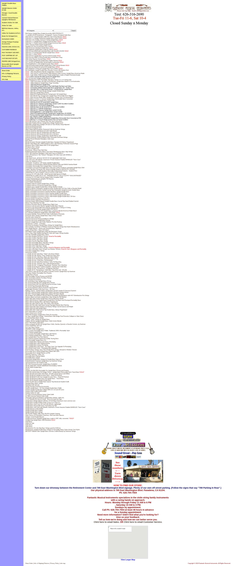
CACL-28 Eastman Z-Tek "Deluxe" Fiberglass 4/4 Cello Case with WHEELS (48, 155)
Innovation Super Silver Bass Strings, (47, 247)
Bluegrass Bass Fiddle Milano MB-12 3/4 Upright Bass (42, 145)
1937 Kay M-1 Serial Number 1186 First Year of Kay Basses (45, 36)
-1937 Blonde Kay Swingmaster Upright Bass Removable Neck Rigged (49, 96)
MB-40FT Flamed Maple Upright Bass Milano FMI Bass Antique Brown (47, 292)
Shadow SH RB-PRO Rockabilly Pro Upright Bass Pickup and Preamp (47, 370)
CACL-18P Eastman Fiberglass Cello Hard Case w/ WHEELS (44, 153)
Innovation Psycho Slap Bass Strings (36, 241)
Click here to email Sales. (106, 522)
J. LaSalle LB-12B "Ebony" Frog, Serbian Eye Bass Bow (42, 255)
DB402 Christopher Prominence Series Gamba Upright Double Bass (46, 193)
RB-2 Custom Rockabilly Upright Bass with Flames (41, 334)
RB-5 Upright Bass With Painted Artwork (37, 343)
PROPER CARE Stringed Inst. (11, 61)
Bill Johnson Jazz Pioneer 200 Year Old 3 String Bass (43, 121)
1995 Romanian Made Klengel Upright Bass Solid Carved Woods (47, 65)
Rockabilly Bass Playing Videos (35, 356)
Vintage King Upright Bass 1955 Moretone (40, 420)
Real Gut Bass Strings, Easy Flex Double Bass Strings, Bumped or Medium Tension (51, 350)
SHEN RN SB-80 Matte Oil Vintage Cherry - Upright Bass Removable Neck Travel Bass (54, 372)
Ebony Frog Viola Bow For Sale (34, 203)
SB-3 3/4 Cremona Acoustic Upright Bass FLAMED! (41, 364)
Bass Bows (28, 140)
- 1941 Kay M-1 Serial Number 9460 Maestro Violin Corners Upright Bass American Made (54, 73)
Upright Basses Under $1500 (9, 9)
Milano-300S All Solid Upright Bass (35, 308)
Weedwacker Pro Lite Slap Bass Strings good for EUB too (43, 428)
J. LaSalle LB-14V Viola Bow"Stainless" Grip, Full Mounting (43, 262)
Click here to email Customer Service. (143, 522)
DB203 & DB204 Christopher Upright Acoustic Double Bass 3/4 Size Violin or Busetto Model (53, 188)
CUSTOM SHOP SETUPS (9, 58)
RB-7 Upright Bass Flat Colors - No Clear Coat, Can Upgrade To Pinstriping (48, 346)
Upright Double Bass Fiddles (9, 4)
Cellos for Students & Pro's (11, 33)
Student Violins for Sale (10, 22)
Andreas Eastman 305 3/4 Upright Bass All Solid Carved (42, 132)
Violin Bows (28, 425)
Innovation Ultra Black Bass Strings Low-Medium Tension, (55, 249)
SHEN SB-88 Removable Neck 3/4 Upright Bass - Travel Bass (44, 378)
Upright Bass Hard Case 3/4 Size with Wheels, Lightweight (43, 404)
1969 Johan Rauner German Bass (38, 59)
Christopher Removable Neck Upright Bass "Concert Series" (43, 166)
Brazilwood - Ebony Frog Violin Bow (36, 150)
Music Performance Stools (33, 313)
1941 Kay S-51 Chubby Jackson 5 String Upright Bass (44, 40)
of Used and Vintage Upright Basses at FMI (40, 78)
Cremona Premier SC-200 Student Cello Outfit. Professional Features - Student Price (51, 171)
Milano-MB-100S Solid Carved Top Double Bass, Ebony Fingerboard (46, 310)
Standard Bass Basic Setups (34, 383)
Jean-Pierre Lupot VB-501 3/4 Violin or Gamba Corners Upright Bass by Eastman (50, 271)
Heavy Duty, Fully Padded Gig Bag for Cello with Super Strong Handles (47, 233)
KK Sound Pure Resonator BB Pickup (36, 286)
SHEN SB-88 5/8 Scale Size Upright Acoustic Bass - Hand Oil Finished (47, 377)
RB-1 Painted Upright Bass (33, 332)
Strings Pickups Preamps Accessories (10, 43)
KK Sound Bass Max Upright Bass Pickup (38, 281)
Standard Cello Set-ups (32, 385)
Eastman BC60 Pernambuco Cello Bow (37, 198)
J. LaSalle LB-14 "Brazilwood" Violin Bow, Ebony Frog (41, 258)
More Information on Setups (33, 311)
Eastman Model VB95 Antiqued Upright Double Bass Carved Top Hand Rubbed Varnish (52, 201)
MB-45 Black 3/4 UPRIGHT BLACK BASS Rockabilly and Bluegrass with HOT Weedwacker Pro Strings (57, 295)
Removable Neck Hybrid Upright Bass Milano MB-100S (42, 351)
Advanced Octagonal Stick (33, 127)
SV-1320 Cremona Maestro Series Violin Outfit (39, 394)
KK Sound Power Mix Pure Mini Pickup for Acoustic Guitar (43, 284)
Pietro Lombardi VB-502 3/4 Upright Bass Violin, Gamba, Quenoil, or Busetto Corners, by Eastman (55, 324)
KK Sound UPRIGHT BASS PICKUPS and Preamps (41, 287)
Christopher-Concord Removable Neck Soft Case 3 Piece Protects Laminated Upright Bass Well (54, 167)
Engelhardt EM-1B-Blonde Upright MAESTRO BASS (41, 209)
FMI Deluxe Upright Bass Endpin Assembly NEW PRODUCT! (44, 33)
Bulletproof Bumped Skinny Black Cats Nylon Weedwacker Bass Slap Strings (49, 151)
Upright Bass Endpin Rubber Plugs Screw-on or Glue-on (42, 402)
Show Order (6, 70)
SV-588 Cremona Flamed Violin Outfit (36, 396)
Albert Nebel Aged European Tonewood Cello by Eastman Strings (45, 129)
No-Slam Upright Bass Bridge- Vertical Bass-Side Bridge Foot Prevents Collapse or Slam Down (54, 316)
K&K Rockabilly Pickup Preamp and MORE (38, 276)
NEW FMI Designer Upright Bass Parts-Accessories (41, 314)
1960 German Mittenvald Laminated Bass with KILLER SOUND (46, 51)
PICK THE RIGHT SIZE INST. (11, 52)
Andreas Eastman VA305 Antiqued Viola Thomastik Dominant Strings (46, 137)
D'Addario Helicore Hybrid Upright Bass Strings (39, 183)
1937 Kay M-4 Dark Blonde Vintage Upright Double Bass (45, 91)
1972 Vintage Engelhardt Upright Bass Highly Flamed (43, 60)
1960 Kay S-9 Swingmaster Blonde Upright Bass (42, 52)
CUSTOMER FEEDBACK (9, 49)
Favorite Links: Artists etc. (11, 47)
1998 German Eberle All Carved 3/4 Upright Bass (42, 67)
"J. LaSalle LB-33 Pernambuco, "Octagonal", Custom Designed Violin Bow (48, 35)
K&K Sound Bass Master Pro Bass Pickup (38, 278)
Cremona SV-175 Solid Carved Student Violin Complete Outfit (44, 177)
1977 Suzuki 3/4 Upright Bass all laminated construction (44, 62)
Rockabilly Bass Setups (32, 358)
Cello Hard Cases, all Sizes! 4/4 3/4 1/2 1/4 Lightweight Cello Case (45, 158)
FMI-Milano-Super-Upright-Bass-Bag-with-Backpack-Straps (43, 231)
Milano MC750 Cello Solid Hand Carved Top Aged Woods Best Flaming (47, 305)
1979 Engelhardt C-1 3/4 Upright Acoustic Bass (41, 64)
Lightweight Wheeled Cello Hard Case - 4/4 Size (40, 289)
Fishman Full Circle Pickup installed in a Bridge (39, 219)
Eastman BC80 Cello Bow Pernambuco (37, 199)
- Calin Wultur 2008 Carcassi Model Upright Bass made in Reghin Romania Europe (52, 75)
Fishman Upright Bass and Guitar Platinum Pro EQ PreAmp (43, 222)
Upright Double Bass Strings (34, 412)
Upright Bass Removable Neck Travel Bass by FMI (41, 405)
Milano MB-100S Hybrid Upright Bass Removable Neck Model (44, 298)
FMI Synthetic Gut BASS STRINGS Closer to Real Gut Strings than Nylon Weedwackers (52, 227)
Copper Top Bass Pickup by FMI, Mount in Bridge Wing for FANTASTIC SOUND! (50, 169)
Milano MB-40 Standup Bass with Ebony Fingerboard (41, 302)
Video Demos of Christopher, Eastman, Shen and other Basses (44, 415)
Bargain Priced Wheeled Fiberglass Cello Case (39, 139)
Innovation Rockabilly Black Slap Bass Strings (39, 242)
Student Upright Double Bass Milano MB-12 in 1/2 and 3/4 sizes (44, 389)
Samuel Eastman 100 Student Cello (36, 362)
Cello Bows (28, 156)
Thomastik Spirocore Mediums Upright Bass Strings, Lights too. (44, 397)
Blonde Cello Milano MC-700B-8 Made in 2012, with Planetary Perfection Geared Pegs (51, 143)
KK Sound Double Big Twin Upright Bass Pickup (40, 282)
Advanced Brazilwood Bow (33, 126)
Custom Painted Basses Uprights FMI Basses (10, 18)
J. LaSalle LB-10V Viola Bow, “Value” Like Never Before (42, 254)
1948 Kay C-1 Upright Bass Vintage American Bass (43, 41)
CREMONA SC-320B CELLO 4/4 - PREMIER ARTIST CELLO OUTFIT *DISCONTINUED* (53, 175)
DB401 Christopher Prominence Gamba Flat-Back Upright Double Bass (47, 191)
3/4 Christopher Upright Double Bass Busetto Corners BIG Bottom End (47, 70)
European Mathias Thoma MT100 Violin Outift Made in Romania (44, 214)
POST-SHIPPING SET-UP (10, 55)
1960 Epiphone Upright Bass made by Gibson (41, 49)
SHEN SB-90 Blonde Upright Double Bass (38, 380)
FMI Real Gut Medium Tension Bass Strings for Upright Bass (44, 225)
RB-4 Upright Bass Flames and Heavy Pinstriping (40, 342)
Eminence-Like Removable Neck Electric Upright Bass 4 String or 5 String (48, 207)
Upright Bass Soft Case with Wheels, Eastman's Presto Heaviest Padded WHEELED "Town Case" (55, 407)
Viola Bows (28, 421)
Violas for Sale (7, 25)
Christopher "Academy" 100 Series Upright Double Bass (42, 163)
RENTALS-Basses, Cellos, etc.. (10, 29)
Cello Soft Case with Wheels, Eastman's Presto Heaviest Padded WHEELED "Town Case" (53, 159)
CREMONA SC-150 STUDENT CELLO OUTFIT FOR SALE (43, 172)
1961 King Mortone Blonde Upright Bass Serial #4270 (44, 72)
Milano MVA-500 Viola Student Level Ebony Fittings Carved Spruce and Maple (49, 306)
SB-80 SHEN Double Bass (33, 367)
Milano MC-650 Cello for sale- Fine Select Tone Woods (42, 303)
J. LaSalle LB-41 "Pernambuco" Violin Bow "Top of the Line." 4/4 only (46, 270)
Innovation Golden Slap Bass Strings (36, 238)
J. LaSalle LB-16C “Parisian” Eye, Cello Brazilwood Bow (42, 263)
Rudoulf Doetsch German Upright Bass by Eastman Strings (43, 361)
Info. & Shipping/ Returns (10, 73)
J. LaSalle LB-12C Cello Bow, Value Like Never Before (41, 257)
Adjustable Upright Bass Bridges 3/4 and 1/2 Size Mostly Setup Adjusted (47, 124)
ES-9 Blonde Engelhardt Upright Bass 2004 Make (42, 212)
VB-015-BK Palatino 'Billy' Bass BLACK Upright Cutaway (42, 413)
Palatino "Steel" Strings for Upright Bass (37, 319)
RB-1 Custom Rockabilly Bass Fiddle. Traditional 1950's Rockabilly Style (47, 330)
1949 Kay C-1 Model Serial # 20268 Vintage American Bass (45, 43)
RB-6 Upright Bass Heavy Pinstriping (36, 345)
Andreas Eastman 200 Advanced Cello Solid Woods (41, 131)
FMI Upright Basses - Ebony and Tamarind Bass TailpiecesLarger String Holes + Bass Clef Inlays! (43, 229)
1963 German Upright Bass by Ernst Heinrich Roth (43, 56)
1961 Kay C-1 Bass (33, 54)
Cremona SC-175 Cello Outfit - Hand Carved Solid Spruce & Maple (45, 174)
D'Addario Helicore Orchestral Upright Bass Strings (41, 185)
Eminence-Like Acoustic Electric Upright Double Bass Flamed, (44, 206)
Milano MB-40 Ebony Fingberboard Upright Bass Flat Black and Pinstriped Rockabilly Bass (53, 300)
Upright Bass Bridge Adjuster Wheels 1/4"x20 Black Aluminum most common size (50, 401)
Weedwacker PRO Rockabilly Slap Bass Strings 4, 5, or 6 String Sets (48, 80)
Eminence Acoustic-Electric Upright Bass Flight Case (41, 204)
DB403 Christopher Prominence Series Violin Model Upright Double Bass (47, 195)
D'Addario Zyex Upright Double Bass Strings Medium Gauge (43, 187)
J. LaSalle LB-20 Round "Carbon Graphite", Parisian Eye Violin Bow (45, 266)
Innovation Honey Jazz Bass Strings (36, 239)
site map (5, 79)
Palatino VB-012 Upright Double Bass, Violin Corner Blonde (43, 321)
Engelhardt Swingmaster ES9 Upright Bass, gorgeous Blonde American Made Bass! (51, 211)
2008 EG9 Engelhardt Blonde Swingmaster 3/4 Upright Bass (46, 94)
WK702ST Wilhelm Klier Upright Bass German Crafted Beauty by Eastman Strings (50, 431)
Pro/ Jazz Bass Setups (32, 327)
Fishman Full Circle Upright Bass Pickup (37, 220)
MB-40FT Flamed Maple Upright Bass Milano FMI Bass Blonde (44, 294)
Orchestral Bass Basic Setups (34, 318)
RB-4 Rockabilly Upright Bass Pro (35, 340)
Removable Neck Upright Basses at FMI (10, 65)
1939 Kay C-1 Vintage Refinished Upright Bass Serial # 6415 (45, 38)
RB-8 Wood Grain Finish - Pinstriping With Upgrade (41, 348)
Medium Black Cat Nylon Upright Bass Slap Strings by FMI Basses (45, 297)
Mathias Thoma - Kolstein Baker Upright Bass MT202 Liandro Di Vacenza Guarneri (50, 290)
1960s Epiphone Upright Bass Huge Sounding (41, 83)
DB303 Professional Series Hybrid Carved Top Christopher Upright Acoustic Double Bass (52, 190)
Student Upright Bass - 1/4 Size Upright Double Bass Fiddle (43, 388)
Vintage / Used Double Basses (9, 14)
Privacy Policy (6, 76)
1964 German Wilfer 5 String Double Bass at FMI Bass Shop (43, 57)
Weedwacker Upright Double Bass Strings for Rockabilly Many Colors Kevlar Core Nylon (52, 429)
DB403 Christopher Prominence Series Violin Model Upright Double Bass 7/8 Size (50, 196)
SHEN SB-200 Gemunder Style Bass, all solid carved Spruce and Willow (47, 373)
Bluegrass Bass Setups (32, 147)
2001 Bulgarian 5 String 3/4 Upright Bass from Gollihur (44, 68)
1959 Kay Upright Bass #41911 (37, 92)
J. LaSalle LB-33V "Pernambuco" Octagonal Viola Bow (42, 268)
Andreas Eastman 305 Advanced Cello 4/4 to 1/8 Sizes (42, 134)
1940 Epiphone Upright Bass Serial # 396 (40, 100)
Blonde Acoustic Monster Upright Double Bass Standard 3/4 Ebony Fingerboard (49, 142)
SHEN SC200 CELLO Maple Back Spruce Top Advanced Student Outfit (47, 381)
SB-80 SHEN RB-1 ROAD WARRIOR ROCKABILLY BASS (43, 365)
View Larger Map (128, 560)
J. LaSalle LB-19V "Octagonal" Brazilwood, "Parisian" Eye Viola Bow (46, 265)
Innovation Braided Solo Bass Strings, (43, 236)
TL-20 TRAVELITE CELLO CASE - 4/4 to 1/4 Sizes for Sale (43, 399)
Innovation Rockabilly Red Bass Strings (37, 244)
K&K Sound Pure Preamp (33, 279)
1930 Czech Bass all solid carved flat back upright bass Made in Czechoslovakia (52, 81)
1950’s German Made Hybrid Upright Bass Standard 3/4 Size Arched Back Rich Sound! (38, 45)
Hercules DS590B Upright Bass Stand (37, 234)
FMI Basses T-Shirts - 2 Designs (35, 223)
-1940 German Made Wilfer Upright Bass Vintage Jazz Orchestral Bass (49, 97)
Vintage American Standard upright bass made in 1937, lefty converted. (49, 418)
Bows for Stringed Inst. (10, 36)
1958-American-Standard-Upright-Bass (39, 48)
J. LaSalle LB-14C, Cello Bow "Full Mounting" (39, 260)
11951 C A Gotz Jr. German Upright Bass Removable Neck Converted (49, 99)
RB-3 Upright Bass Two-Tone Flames (36, 337)
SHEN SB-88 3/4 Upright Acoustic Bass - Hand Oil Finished (43, 375)
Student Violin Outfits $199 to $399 (35, 391)
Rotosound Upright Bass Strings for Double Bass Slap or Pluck (44, 359)
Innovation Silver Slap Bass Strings (36, 246)
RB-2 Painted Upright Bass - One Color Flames (39, 335)
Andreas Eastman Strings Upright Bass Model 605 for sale (43, 135)
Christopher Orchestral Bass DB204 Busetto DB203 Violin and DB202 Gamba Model (51, 164)
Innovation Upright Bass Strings (35, 250)
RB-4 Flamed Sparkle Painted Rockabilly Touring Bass (42, 338)
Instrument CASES (8, 39)
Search (27, 369)
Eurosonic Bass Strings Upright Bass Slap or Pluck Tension (43, 215)
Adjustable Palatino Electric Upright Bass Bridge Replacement (44, 123)
